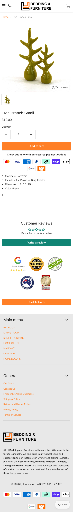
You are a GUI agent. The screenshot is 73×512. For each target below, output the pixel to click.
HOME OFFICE (11, 343)
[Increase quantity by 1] (31, 134)
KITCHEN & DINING (13, 338)
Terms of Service (12, 414)
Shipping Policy (11, 399)
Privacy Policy (10, 409)
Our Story (8, 383)
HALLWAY (9, 348)
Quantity (6, 127)
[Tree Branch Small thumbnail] (7, 99)
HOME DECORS (12, 358)
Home (5, 17)
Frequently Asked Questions (18, 394)
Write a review (36, 243)
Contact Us (9, 388)
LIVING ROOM (11, 332)
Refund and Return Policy (17, 404)
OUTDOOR (9, 353)
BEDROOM (9, 327)
